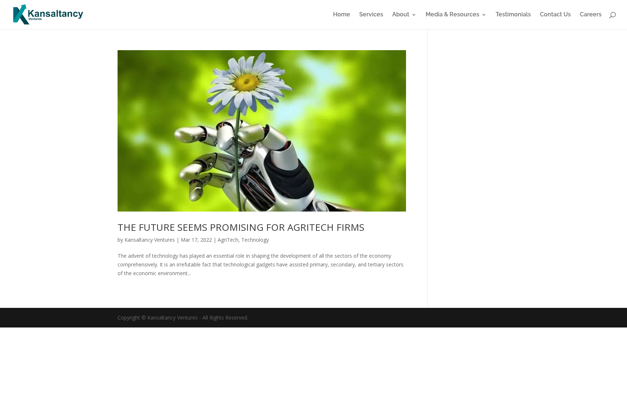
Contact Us (555, 15)
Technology (255, 239)
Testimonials (513, 15)
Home (341, 15)
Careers (591, 15)
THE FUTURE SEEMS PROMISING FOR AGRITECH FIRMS (241, 227)
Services (371, 15)
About (400, 15)
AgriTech (228, 239)
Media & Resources (452, 15)
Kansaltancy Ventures (149, 239)
